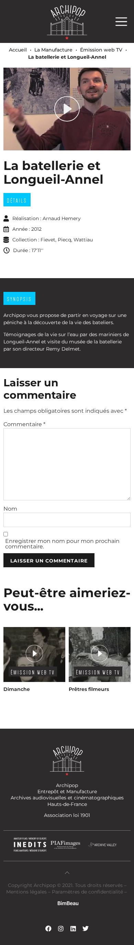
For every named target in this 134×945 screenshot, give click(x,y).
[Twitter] (85, 928)
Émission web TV (101, 50)
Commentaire (24, 424)
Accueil (18, 50)
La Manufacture (53, 50)
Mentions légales (27, 892)
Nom (10, 509)
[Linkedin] (73, 928)
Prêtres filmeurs (89, 689)
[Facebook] (48, 928)
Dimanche (16, 689)
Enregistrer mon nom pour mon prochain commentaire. (62, 543)
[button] (124, 21)
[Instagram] (61, 928)
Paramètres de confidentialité (87, 892)
